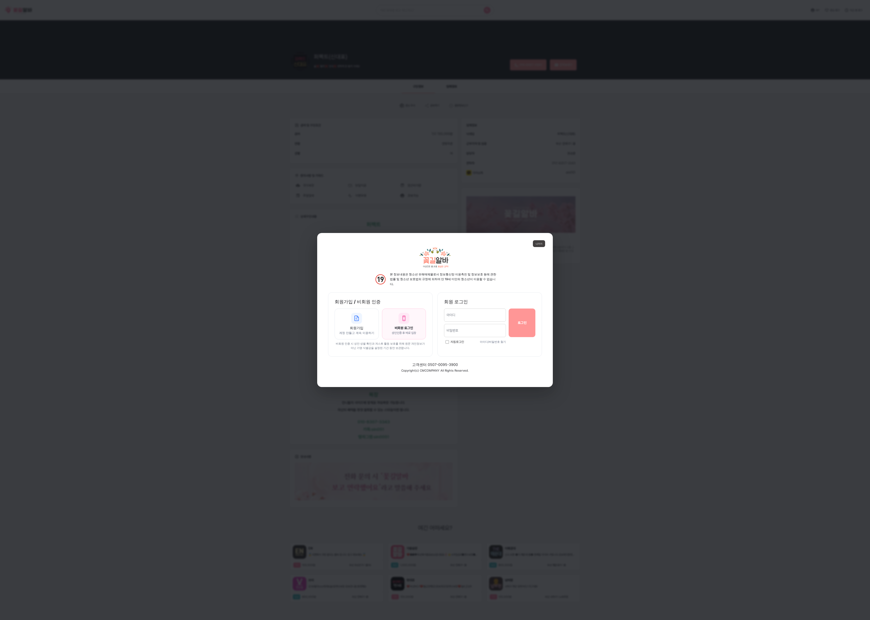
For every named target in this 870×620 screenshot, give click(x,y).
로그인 (522, 323)
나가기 (539, 243)
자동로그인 (457, 341)
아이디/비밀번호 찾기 (493, 341)
